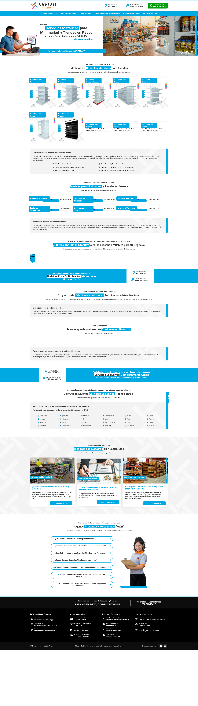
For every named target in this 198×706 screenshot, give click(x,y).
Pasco (128, 472)
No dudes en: (43, 675)
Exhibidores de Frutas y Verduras (108, 13)
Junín (85, 479)
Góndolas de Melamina (69, 13)
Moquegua (108, 482)
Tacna (150, 472)
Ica (84, 475)
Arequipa (42, 482)
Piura (128, 475)
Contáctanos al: (44, 686)
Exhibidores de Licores (131, 13)
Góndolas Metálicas (48, 13)
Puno (128, 479)
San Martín (130, 482)
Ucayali (150, 479)
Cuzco (63, 479)
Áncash (42, 475)
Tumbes (151, 475)
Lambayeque (109, 472)
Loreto (107, 475)
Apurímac (42, 479)
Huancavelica (65, 482)
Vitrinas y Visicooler (150, 13)
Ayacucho (64, 472)
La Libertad (87, 482)
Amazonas (43, 472)
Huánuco (86, 472)
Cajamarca (65, 475)
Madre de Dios (110, 479)
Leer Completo (60, 560)
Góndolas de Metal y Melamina (117, 675)
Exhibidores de (113, 686)
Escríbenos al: (45, 681)
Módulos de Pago (86, 13)
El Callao (151, 482)
